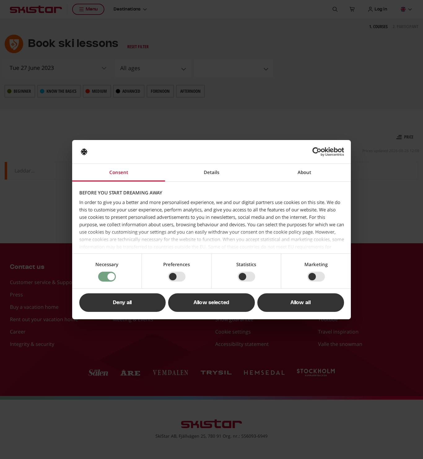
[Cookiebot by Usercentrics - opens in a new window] (317, 151)
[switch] (176, 277)
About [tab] (304, 172)
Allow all (300, 302)
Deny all (122, 302)
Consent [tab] (118, 172)
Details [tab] (211, 172)
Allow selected (211, 302)
